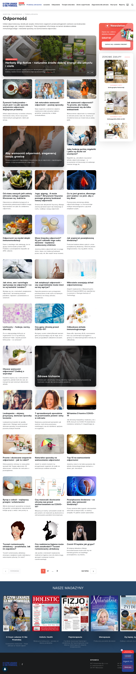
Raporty (122, 4)
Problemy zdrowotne (34, 4)
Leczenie (46, 4)
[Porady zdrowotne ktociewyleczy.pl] (4, 669)
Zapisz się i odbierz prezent (116, 44)
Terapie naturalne (68, 4)
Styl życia (113, 4)
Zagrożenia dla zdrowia (100, 4)
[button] (88, 72)
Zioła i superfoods (83, 4)
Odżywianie (56, 4)
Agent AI (22, 4)
